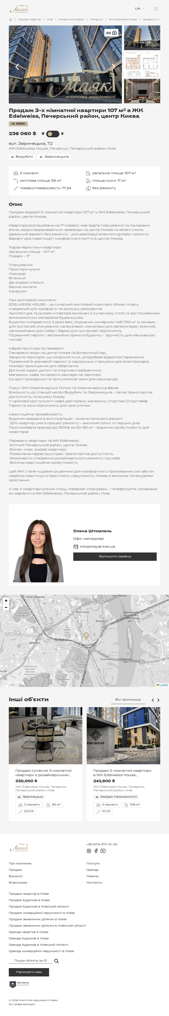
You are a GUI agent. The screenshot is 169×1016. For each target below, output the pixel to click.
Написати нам (29, 972)
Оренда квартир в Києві (28, 932)
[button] (86, 636)
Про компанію (20, 863)
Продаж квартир (29, 19)
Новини (92, 876)
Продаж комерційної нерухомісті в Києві (42, 913)
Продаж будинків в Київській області (39, 907)
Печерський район (71, 19)
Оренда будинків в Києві (29, 938)
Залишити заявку (115, 556)
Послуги (92, 863)
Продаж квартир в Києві (29, 894)
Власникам (18, 883)
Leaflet (163, 685)
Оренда (92, 870)
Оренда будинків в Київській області (38, 945)
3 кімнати (29, 173)
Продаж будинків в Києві (29, 900)
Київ (50, 19)
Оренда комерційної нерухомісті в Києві (41, 951)
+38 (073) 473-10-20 (101, 844)
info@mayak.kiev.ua (97, 546)
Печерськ (96, 19)
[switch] (50, 134)
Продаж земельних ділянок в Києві (38, 919)
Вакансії (15, 876)
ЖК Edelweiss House (123, 19)
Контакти (94, 883)
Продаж (15, 870)
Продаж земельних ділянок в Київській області (47, 926)
